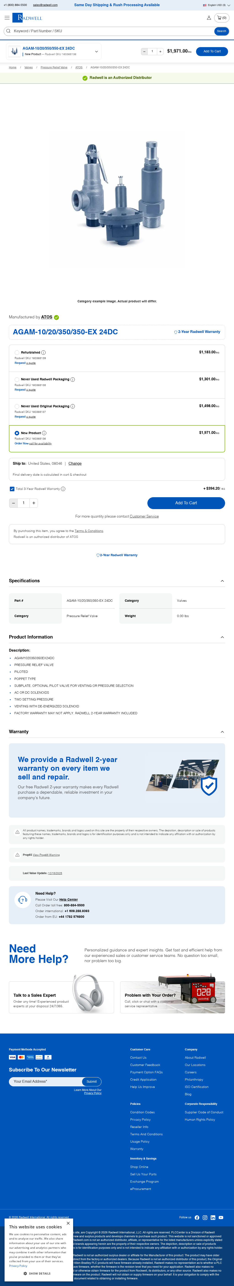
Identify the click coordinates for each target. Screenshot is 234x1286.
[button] (39, 1273)
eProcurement (140, 1189)
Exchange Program (144, 1181)
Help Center (68, 899)
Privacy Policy (92, 1093)
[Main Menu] (7, 17)
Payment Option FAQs (146, 1072)
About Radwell (195, 1057)
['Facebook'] (197, 1218)
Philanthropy (194, 1079)
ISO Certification (197, 1087)
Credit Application (143, 1079)
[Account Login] (209, 17)
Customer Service (144, 516)
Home (12, 67)
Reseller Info (139, 1127)
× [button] (68, 1223)
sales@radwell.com (45, 5)
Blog (188, 1094)
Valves (28, 67)
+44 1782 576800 (71, 916)
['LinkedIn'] (213, 1218)
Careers (191, 1072)
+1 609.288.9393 (77, 911)
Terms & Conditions (89, 531)
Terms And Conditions (146, 1134)
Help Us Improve (142, 1087)
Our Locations (195, 1065)
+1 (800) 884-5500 (15, 5)
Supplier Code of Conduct (204, 1112)
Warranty (136, 1149)
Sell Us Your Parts (143, 1174)
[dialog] (39, 1250)
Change (75, 464)
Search (221, 31)
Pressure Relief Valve (54, 67)
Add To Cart (212, 51)
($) (217, 5)
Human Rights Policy (200, 1119)
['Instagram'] (205, 1218)
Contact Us (138, 1057)
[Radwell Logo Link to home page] (27, 18)
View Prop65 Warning (46, 855)
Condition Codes (142, 1112)
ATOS (78, 67)
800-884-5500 (74, 905)
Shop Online (139, 1167)
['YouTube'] (221, 1218)
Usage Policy (139, 1141)
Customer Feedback (145, 1065)
